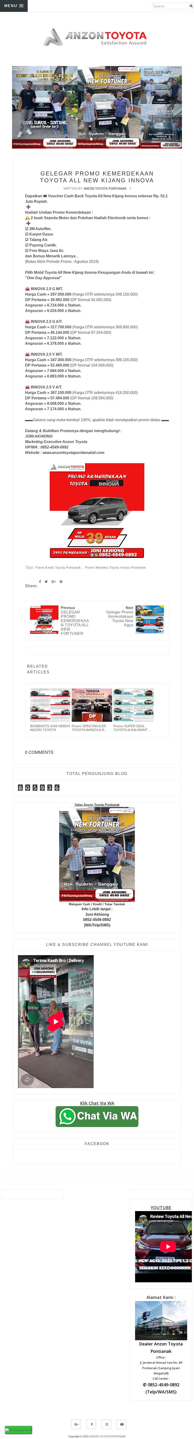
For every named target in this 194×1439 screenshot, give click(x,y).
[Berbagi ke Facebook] (40, 581)
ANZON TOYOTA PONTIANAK (108, 1436)
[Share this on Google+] (53, 581)
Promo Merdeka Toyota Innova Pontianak (115, 567)
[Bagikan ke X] (46, 581)
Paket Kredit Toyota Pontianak (58, 567)
